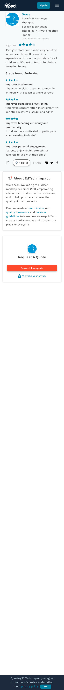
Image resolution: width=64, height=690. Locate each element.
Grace (26, 14)
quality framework (17, 212)
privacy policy (29, 686)
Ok (45, 686)
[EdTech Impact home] (10, 5)
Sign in (43, 5)
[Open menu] (57, 5)
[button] (46, 163)
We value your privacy (34, 275)
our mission (36, 208)
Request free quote (32, 268)
